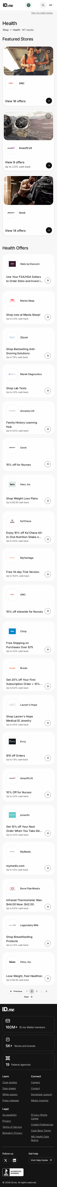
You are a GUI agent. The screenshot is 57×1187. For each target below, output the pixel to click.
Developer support (41, 1094)
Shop (6, 29)
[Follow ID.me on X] (5, 1160)
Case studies (9, 1082)
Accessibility (9, 1114)
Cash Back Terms (41, 1130)
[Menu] (50, 5)
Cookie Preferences (42, 1124)
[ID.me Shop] (10, 5)
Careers (35, 1082)
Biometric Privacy (12, 1132)
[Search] (43, 5)
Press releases (10, 1100)
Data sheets (9, 1088)
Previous (18, 991)
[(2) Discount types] (28, 5)
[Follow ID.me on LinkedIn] (14, 1160)
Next (26, 996)
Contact (35, 1088)
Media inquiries (39, 1100)
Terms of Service (12, 1126)
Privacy (6, 1120)
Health (16, 29)
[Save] (48, 51)
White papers (9, 1094)
